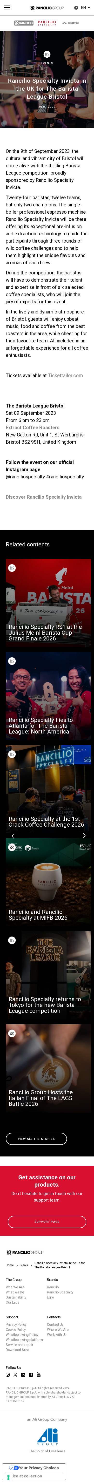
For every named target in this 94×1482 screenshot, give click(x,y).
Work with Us (57, 1335)
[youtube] (38, 1374)
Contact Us (55, 1324)
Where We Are (58, 1330)
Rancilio (53, 1287)
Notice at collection (24, 1476)
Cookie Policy (16, 1330)
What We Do (15, 1292)
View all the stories (36, 1139)
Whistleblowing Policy (22, 1335)
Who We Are (15, 1287)
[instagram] (8, 1375)
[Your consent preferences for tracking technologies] (8, 1477)
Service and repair (19, 1345)
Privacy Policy (16, 1324)
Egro (50, 1297)
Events (47, 63)
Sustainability (16, 1297)
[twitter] (15, 1375)
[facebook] (31, 1375)
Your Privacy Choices (39, 1467)
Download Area (17, 1350)
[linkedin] (23, 1375)
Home (10, 1265)
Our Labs (12, 1302)
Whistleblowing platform (24, 1340)
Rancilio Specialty (60, 1292)
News (24, 1265)
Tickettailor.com (65, 375)
